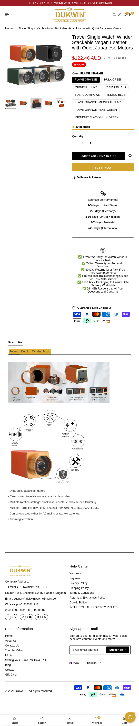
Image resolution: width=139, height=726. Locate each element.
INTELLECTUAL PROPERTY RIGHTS (93, 607)
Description (15, 342)
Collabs (9, 669)
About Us (11, 640)
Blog (8, 665)
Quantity (77, 136)
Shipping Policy (79, 588)
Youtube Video (14, 650)
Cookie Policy (78, 602)
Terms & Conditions (82, 592)
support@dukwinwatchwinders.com (36, 598)
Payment (75, 578)
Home (9, 28)
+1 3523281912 (28, 604)
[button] (14, 351)
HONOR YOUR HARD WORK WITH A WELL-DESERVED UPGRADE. (69, 3)
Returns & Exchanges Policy (87, 597)
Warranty (75, 573)
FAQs (8, 655)
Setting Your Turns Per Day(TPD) (26, 660)
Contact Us (12, 645)
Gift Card (10, 674)
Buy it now (103, 167)
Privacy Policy (79, 583)
